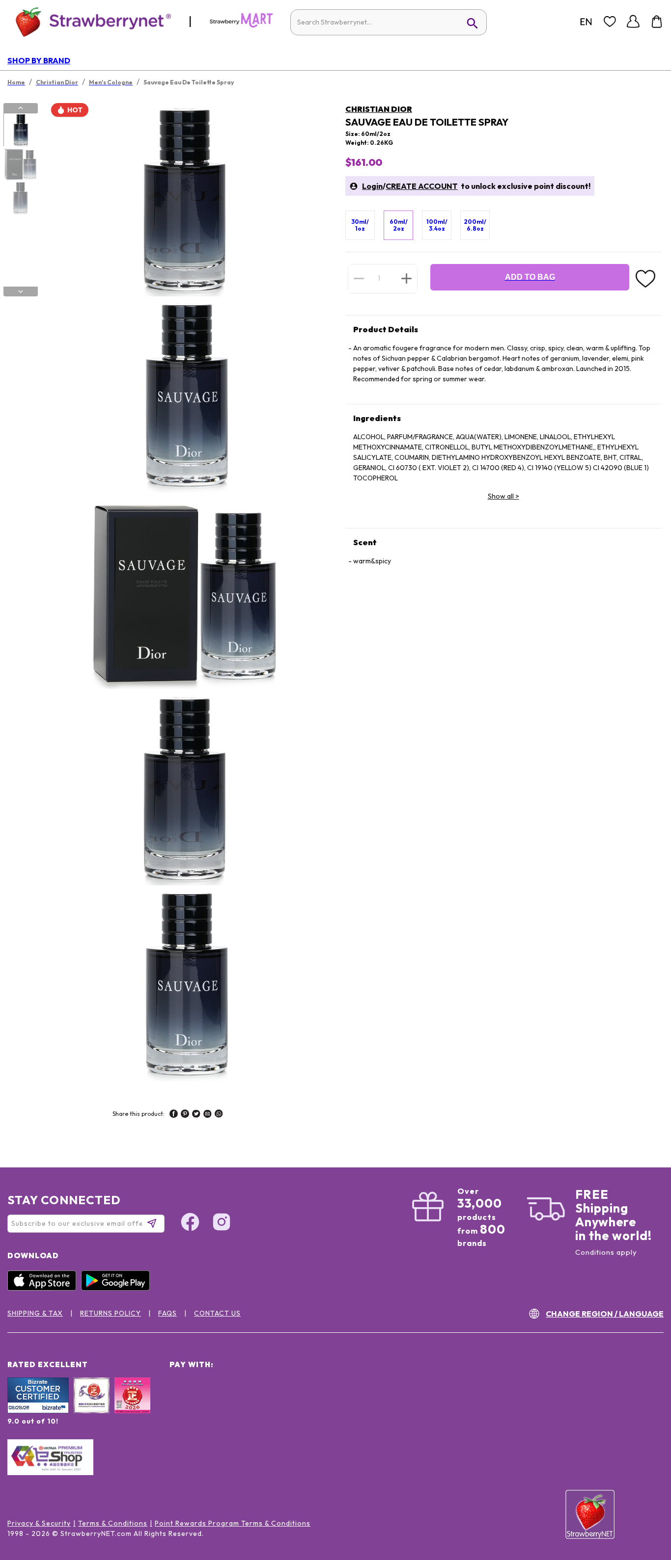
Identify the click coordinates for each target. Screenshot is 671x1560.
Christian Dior (378, 109)
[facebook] (173, 1115)
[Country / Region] (586, 21)
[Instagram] (221, 1223)
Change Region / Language (605, 1314)
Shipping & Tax (35, 1313)
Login (372, 186)
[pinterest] (185, 1115)
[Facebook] (190, 1223)
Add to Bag (530, 277)
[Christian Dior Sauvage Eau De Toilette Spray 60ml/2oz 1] (20, 130)
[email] (207, 1115)
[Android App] (118, 1288)
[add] (406, 278)
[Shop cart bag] (657, 21)
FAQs (167, 1313)
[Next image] (20, 291)
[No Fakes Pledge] (132, 1405)
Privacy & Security (39, 1523)
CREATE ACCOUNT (422, 186)
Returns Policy (110, 1313)
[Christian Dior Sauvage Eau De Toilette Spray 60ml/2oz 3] (20, 197)
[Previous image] (20, 108)
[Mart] (241, 25)
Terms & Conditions (112, 1523)
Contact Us (217, 1313)
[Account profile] (633, 21)
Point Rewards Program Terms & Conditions (232, 1523)
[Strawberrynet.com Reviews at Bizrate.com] (38, 1410)
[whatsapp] (219, 1115)
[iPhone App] (44, 1288)
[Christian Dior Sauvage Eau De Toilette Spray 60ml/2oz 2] (20, 164)
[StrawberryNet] (89, 21)
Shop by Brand (38, 60)
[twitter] (196, 1115)
